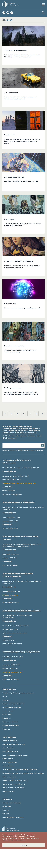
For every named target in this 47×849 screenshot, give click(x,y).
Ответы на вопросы (9, 777)
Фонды (4, 696)
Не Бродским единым (12, 388)
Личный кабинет (8, 748)
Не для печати (9, 135)
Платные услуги (8, 711)
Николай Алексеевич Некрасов (13, 704)
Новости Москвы (8, 791)
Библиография (7, 759)
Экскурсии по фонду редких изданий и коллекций (19, 769)
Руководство (7, 714)
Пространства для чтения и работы (15, 755)
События (5, 810)
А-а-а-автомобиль (11, 93)
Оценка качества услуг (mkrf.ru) (13, 784)
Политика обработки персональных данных (17, 693)
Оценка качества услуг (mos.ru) (13, 788)
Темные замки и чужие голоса (15, 50)
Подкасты (5, 814)
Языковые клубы (8, 766)
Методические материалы (11, 803)
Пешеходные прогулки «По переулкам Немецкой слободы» (23, 773)
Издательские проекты (10, 725)
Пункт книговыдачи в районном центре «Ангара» (20, 537)
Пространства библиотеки (12, 707)
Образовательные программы (13, 817)
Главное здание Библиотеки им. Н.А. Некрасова (16, 461)
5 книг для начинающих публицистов (18, 261)
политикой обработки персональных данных (20, 839)
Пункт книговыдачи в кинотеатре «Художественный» (17, 574)
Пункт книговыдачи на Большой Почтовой (21, 611)
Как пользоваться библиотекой (13, 744)
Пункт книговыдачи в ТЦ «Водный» (18, 502)
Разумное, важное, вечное (14, 346)
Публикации (6, 806)
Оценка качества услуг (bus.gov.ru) (14, 780)
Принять (24, 845)
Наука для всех (10, 303)
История (5, 700)
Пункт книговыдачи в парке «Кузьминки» (21, 652)
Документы (6, 718)
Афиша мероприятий (9, 762)
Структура (6, 729)
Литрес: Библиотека (9, 741)
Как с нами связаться (10, 722)
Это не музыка (9, 219)
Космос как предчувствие (14, 177)
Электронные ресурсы (10, 751)
